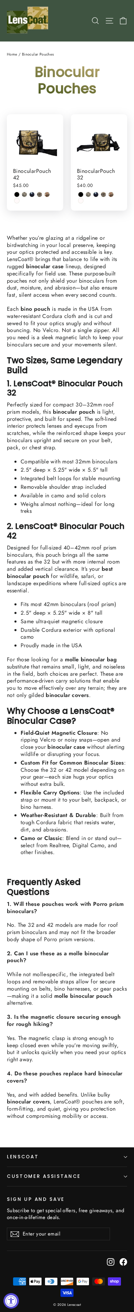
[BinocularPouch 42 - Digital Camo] (24, 194)
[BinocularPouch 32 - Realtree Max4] (103, 194)
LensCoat (23, 1157)
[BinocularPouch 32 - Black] (80, 194)
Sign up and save (36, 1199)
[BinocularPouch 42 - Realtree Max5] (47, 194)
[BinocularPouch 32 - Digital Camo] (88, 194)
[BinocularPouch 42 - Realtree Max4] (39, 194)
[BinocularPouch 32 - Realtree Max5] (111, 194)
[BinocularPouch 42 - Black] (16, 194)
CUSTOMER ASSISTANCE (44, 1176)
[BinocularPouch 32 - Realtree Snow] (80, 200)
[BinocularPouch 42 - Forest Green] (32, 194)
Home (12, 54)
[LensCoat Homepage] (29, 20)
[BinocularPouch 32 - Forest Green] (95, 194)
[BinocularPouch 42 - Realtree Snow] (16, 200)
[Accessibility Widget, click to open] (11, 1301)
